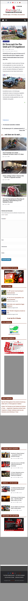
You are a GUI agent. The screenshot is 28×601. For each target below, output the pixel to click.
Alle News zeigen (6, 15)
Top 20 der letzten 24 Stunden (9, 577)
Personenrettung (8, 51)
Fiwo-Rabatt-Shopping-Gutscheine (9, 575)
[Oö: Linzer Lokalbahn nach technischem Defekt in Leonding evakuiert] (5, 508)
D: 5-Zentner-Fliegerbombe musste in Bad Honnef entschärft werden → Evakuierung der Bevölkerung (17, 474)
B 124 (4, 51)
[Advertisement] (14, 375)
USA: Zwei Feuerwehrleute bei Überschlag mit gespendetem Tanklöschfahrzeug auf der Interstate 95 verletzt (13, 200)
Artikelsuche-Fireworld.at (19, 577)
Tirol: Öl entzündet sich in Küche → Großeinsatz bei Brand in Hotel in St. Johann (13, 153)
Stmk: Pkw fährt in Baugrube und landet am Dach (16, 312)
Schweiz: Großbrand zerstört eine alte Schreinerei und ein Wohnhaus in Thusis (12, 411)
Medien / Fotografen (6, 41)
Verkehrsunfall (15, 51)
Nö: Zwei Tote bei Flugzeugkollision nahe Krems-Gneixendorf (15, 299)
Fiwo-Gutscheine (21, 15)
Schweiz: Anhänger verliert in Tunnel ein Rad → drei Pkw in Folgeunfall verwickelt (13, 176)
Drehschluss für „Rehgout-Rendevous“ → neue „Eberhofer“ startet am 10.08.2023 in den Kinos (18, 455)
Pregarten (12, 51)
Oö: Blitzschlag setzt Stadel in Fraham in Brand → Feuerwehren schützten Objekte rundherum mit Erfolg (18, 499)
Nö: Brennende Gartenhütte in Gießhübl (11, 125)
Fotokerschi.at (6, 120)
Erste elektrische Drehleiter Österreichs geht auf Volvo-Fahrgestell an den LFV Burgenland (18, 489)
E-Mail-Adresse (4, 247)
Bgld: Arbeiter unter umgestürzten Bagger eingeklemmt (15, 305)
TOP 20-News (14, 15)
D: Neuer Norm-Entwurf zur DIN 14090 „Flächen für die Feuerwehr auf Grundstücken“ (18, 464)
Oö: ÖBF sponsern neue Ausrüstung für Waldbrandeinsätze (15, 292)
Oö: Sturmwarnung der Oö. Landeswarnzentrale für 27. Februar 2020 (13, 129)
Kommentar (3, 219)
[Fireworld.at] (3, 20)
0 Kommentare (12, 49)
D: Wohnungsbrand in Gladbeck (14, 404)
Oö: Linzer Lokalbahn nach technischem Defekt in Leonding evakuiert (18, 507)
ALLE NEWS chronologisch (20, 575)
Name (2, 240)
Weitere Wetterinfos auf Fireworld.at (14, 334)
